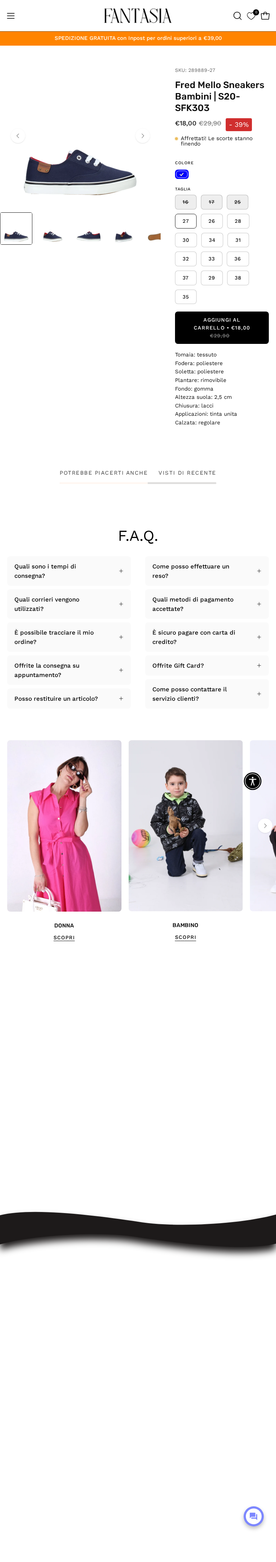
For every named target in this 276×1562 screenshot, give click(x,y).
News (153, 1383)
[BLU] (182, 174)
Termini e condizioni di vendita (190, 1321)
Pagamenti (160, 1309)
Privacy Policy (165, 1346)
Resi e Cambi (164, 1296)
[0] (251, 15)
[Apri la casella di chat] (254, 1516)
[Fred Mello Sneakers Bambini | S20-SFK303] (16, 228)
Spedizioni (160, 1284)
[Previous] (18, 136)
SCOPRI (64, 937)
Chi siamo (159, 1371)
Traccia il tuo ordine (174, 1272)
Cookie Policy (164, 1359)
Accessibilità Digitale (175, 1334)
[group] (138, 841)
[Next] (142, 136)
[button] (237, 16)
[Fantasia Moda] (138, 15)
